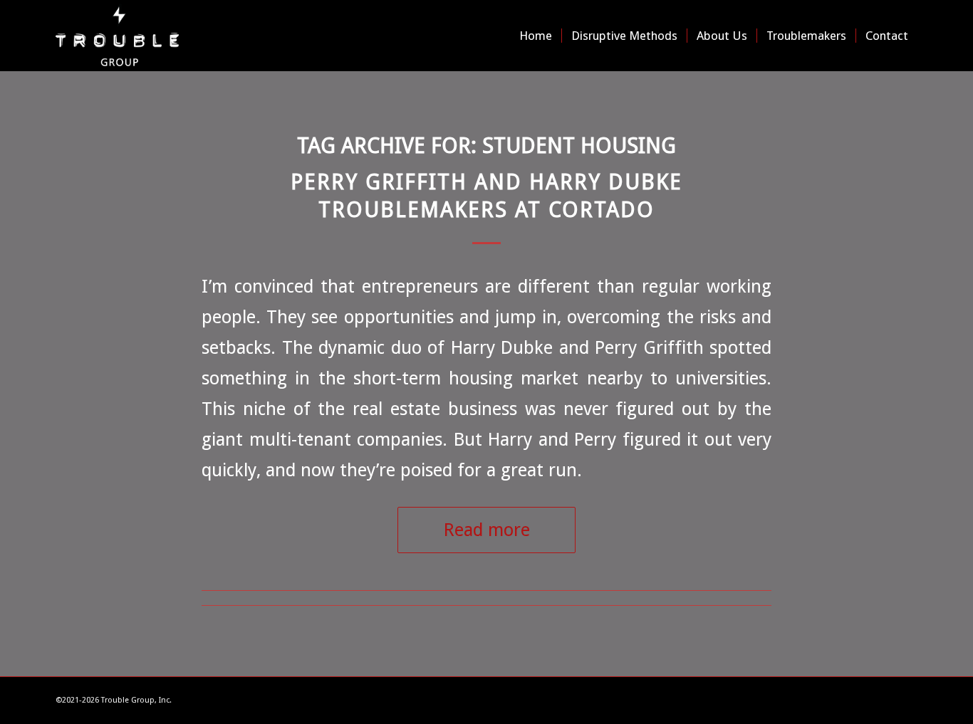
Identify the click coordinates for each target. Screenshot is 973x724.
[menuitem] (535, 35)
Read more (487, 529)
